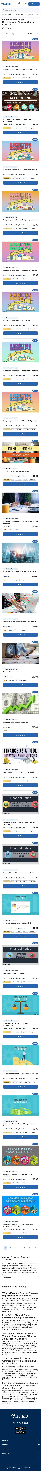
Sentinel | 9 (8, 526)
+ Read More (7, 1277)
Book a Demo (34, 4)
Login (25, 4)
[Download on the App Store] (20, 1428)
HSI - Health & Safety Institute (15, 74)
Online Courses (7, 15)
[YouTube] (23, 1423)
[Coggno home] (6, 4)
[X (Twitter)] (14, 1423)
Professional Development (24, 15)
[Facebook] (17, 1423)
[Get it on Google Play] (20, 1432)
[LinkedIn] (20, 1423)
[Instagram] (26, 1423)
